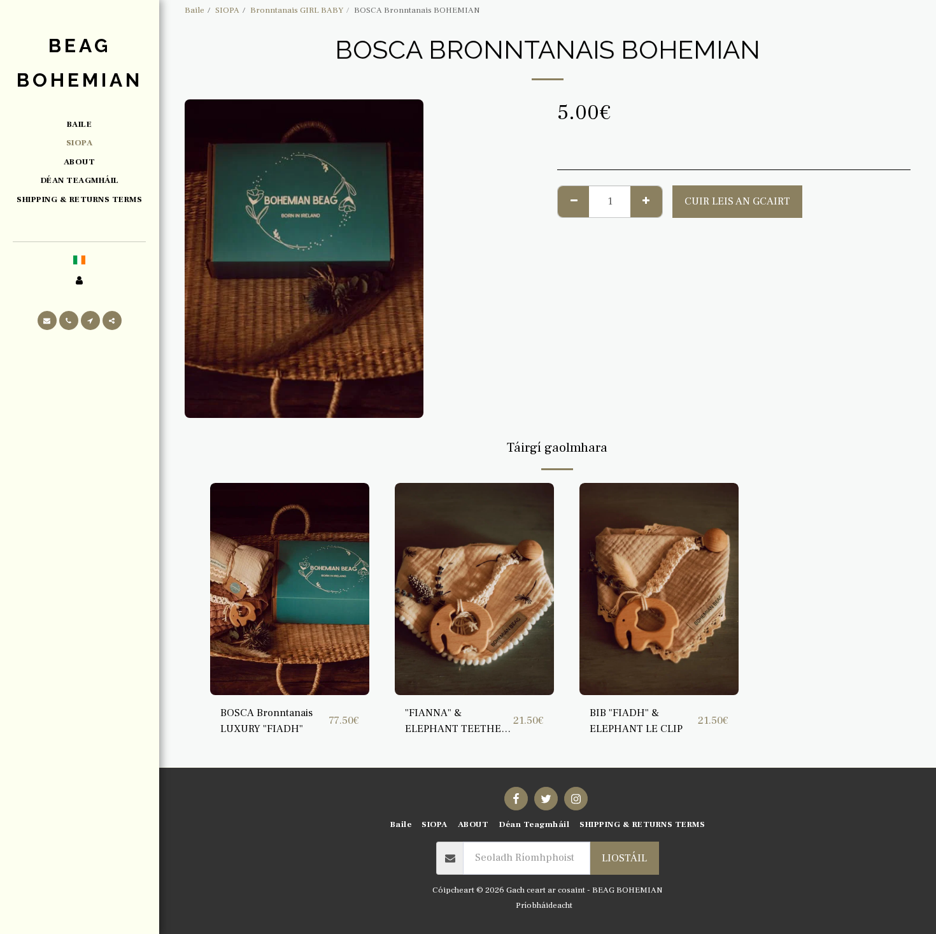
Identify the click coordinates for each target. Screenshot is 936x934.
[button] (47, 320)
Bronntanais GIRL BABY (296, 9)
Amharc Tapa (290, 688)
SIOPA (227, 9)
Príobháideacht (544, 905)
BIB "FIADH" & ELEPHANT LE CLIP (636, 721)
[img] (289, 589)
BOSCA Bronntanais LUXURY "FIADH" (266, 721)
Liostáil (624, 858)
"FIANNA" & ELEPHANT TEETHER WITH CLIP (456, 721)
